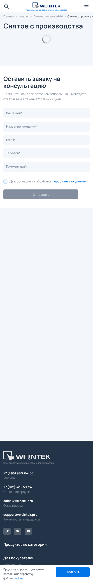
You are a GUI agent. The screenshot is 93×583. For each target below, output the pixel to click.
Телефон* (13, 153)
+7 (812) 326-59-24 (17, 487)
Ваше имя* (14, 113)
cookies (18, 578)
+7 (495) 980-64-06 (18, 473)
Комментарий (16, 166)
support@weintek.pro (20, 514)
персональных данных (69, 181)
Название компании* (21, 126)
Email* (10, 140)
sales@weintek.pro (18, 501)
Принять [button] (72, 572)
